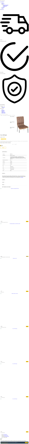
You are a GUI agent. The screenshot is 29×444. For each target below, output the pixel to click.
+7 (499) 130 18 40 (3, 0)
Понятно (26, 442)
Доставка (3, 173)
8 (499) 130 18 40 (6, 435)
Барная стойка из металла (3, 327)
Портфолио (3, 3)
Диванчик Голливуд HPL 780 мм (4, 222)
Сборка (3, 182)
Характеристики (4, 151)
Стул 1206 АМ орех (3, 397)
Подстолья (3, 110)
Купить (27, 221)
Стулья (2, 109)
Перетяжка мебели (5, 5)
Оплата (2, 8)
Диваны (3, 111)
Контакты (3, 7)
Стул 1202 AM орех (3, 432)
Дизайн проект (5, 6)
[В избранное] (26, 117)
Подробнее (21, 177)
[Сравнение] (27, 117)
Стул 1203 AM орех (3, 362)
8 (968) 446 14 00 (7, 436)
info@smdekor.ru (5, 434)
